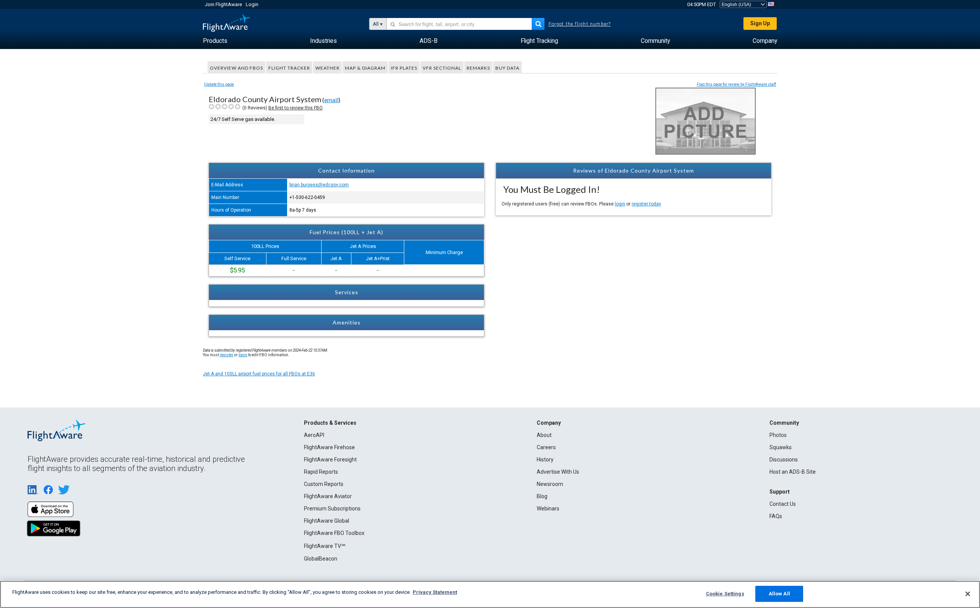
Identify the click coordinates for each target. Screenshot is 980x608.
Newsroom (550, 484)
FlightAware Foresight (330, 459)
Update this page (219, 84)
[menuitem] (215, 41)
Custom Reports (323, 484)
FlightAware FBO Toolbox (334, 533)
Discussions (783, 459)
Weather (327, 68)
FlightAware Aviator (328, 496)
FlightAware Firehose (329, 447)
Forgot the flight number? (580, 24)
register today (646, 204)
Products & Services (330, 423)
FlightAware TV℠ (324, 546)
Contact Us (782, 504)
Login (252, 4)
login (620, 204)
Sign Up (760, 23)
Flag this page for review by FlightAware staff (736, 84)
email (331, 99)
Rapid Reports (321, 472)
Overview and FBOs (236, 68)
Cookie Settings (725, 594)
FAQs (775, 516)
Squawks (780, 447)
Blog (542, 496)
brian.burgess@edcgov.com (319, 184)
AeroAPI (314, 435)
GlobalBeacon (320, 559)
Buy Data (507, 68)
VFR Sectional (442, 68)
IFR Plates (404, 68)
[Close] (967, 593)
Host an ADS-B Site (792, 472)
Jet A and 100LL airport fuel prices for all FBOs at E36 (259, 374)
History (545, 459)
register (227, 355)
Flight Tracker (289, 68)
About (544, 435)
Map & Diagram (365, 68)
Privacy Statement (435, 592)
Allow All (779, 594)
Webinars (548, 508)
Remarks (478, 68)
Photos (778, 435)
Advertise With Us (558, 472)
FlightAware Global (326, 521)
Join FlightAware (223, 4)
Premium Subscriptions (332, 508)
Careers (546, 447)
